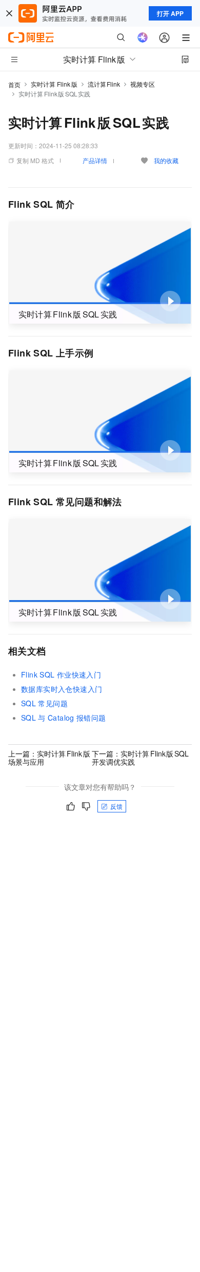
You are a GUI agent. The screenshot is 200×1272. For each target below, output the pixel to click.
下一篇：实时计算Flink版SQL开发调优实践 (140, 757)
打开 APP (170, 13)
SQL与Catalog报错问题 (63, 717)
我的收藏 (166, 160)
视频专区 (142, 84)
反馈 (116, 806)
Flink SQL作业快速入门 (61, 674)
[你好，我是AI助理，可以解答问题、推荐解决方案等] (142, 37)
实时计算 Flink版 (54, 84)
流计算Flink (104, 84)
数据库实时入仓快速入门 (61, 689)
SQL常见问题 (44, 703)
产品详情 (95, 160)
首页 (14, 84)
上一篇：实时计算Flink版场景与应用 (49, 757)
